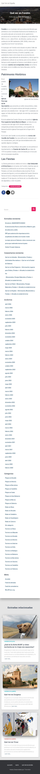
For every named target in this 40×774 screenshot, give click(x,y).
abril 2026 (8, 304)
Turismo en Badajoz (11, 550)
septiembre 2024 (10, 344)
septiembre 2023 (10, 369)
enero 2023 (8, 398)
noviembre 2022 (10, 406)
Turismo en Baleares (11, 554)
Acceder (7, 579)
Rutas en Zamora (10, 521)
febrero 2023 (9, 395)
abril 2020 (8, 460)
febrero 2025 (9, 329)
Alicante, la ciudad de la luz (13, 280)
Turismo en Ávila (10, 547)
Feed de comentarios (11, 586)
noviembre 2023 (10, 362)
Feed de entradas (10, 582)
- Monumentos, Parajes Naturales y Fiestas (18, 277)
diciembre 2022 (10, 402)
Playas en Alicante (10, 478)
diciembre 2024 (10, 333)
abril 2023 (8, 388)
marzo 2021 (8, 449)
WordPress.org (10, 590)
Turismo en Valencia (11, 569)
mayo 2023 (8, 384)
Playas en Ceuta (10, 492)
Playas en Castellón (11, 489)
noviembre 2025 (10, 318)
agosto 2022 (9, 409)
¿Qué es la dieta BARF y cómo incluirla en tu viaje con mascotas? (19, 645)
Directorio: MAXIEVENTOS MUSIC (15, 223)
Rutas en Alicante (10, 510)
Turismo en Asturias (11, 543)
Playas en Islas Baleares (12, 496)
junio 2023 (8, 380)
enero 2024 (8, 358)
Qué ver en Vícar (11, 742)
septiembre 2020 (10, 453)
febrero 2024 (9, 355)
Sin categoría (9, 525)
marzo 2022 (8, 428)
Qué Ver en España (27, 765)
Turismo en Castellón (11, 565)
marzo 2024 (8, 351)
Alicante (9, 765)
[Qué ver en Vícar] (20, 724)
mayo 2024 (8, 348)
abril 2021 (8, 446)
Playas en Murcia (10, 500)
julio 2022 (8, 413)
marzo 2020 (8, 464)
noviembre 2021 (10, 442)
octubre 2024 (9, 340)
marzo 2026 (8, 307)
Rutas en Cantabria (10, 514)
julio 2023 (8, 377)
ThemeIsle (27, 769)
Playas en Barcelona (11, 485)
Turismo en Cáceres (11, 561)
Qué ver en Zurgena (12, 694)
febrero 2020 (9, 468)
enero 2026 (8, 315)
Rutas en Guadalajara (11, 518)
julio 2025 (8, 326)
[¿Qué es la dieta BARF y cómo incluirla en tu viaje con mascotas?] (20, 626)
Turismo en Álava (10, 529)
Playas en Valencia (11, 503)
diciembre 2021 (10, 438)
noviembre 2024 (10, 337)
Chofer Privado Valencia (12, 247)
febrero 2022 (9, 431)
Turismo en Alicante (11, 536)
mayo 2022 (8, 420)
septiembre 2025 (10, 322)
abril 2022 (8, 424)
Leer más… (8, 658)
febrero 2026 (9, 311)
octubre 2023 (9, 366)
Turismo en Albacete (11, 532)
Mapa (17, 765)
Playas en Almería (10, 481)
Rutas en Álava (9, 507)
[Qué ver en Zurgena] (20, 676)
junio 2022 (8, 417)
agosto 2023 (9, 373)
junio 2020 (8, 457)
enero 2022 (8, 435)
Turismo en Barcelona (12, 558)
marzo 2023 (8, 391)
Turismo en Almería (15, 186)
